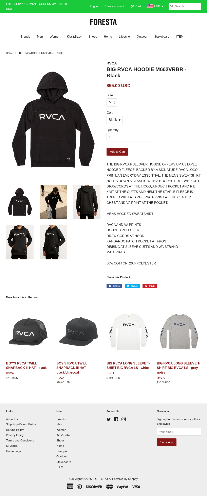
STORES (12, 445)
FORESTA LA (102, 478)
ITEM (180, 36)
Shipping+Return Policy (21, 424)
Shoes (93, 36)
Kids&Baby (74, 36)
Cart (138, 6)
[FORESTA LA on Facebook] (116, 420)
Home (108, 36)
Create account (114, 6)
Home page (13, 451)
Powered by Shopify (125, 478)
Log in (94, 6)
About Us (12, 419)
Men (40, 36)
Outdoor (142, 36)
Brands (25, 36)
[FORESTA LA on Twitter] (109, 420)
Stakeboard (161, 36)
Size (110, 95)
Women (55, 36)
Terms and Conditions (20, 440)
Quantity (112, 130)
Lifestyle (124, 36)
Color (110, 112)
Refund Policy (15, 429)
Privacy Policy (15, 435)
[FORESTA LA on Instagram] (123, 420)
